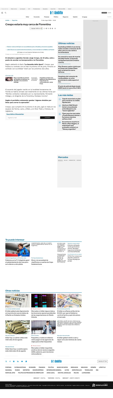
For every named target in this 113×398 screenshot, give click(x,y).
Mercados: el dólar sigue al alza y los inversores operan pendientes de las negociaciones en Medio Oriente (43, 314)
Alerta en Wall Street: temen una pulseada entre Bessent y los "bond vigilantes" (70, 108)
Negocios (65, 17)
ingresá (109, 12)
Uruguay (84, 17)
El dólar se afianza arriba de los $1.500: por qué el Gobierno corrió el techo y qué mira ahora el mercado (68, 314)
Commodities (72, 160)
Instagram (13, 361)
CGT (29, 8)
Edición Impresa (38, 370)
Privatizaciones (36, 8)
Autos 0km (53, 8)
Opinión (75, 17)
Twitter (6, 361)
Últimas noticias (20, 367)
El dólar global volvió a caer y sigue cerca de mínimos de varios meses (69, 340)
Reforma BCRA (61, 8)
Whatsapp (26, 361)
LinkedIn (18, 361)
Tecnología (89, 370)
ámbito (7, 20)
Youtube (22, 361)
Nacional (8, 370)
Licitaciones (86, 373)
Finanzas (46, 17)
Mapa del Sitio (10, 373)
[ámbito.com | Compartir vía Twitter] (48, 28)
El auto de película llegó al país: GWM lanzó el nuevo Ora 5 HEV (69, 87)
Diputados (45, 8)
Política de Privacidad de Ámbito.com (31, 373)
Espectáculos (77, 370)
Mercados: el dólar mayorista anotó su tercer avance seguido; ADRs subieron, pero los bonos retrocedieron (43, 351)
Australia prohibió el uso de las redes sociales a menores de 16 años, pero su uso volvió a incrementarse (69, 49)
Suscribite (47, 117)
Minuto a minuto (37, 309)
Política (56, 17)
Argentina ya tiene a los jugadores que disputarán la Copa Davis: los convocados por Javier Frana (48, 81)
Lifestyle (102, 367)
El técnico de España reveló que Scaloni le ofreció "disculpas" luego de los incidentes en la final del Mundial (74, 248)
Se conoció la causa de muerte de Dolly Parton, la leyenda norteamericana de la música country (69, 59)
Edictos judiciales (64, 373)
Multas (76, 373)
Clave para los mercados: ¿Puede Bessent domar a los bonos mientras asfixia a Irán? (71, 116)
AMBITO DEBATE (71, 378)
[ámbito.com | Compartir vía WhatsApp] (44, 28)
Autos (67, 370)
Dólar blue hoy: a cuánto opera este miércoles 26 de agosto (16, 350)
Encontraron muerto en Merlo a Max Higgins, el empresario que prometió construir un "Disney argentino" (70, 125)
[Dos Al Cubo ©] (100, 385)
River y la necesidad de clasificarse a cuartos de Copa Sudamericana (42, 262)
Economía (37, 17)
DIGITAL (40, 378)
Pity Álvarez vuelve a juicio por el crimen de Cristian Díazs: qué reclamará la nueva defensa (69, 69)
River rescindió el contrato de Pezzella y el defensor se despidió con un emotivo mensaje (21, 80)
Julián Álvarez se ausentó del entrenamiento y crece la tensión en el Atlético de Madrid (30, 49)
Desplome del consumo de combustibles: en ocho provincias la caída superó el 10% (68, 79)
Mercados (74, 367)
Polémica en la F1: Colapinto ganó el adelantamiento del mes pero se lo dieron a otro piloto (17, 262)
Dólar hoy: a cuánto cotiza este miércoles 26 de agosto (16, 339)
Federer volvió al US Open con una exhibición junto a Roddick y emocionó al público (30, 47)
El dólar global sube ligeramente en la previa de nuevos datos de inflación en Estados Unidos (17, 313)
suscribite (104, 12)
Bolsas (66, 160)
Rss (97, 370)
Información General (54, 370)
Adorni (69, 8)
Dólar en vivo (14, 8)
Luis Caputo (22, 8)
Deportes (14, 20)
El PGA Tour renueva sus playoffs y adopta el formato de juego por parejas (75, 258)
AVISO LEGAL (51, 373)
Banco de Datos (62, 367)
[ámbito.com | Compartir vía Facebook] (46, 28)
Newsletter (109, 16)
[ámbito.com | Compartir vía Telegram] (52, 28)
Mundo (17, 370)
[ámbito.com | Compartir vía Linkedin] (50, 28)
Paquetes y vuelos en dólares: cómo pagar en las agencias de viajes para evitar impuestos (42, 340)
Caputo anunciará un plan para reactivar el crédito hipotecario (71, 100)
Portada (8, 367)
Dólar (27, 17)
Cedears (78, 160)
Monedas (60, 160)
